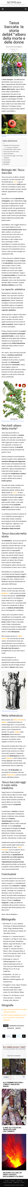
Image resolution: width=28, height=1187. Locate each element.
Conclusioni (7, 160)
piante (18, 1028)
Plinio (15, 720)
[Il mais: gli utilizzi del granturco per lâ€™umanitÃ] (14, 1107)
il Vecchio (20, 720)
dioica (15, 182)
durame (14, 492)
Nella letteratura (9, 153)
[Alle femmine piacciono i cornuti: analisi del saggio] (14, 1062)
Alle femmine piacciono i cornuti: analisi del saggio (13, 1084)
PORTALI (22, 1182)
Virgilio (17, 732)
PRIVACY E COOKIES (8, 1182)
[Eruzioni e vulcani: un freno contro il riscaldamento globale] (14, 1152)
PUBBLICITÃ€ (16, 1182)
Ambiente (13, 51)
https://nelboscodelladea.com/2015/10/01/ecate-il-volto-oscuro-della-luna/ (14, 1017)
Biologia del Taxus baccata (11, 145)
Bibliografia (7, 162)
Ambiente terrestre (16, 1026)
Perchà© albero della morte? (12, 149)
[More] (24, 1036)
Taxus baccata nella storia (11, 151)
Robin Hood (11, 775)
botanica (10, 1028)
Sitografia (6, 164)
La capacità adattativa (12, 147)
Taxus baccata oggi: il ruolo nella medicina (13, 157)
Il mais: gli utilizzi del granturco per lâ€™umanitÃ (12, 1129)
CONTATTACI (19, 1180)
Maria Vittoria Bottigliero (14, 47)
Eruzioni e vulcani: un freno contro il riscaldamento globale (13, 1174)
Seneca (4, 722)
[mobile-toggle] (2, 9)
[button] (26, 9)
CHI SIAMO (12, 1180)
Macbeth (9, 758)
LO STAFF (7, 1180)
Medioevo (5, 593)
